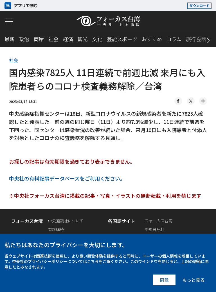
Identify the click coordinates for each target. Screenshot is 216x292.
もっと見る (193, 279)
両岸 (39, 39)
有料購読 (56, 229)
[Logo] (108, 21)
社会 (53, 39)
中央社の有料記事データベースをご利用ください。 (67, 178)
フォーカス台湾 (158, 220)
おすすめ (152, 39)
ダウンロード (199, 5)
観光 (83, 39)
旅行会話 (196, 39)
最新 (9, 39)
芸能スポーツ (122, 39)
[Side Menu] (9, 21)
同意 (164, 279)
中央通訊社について (66, 220)
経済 (68, 39)
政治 (24, 39)
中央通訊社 (155, 229)
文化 (97, 39)
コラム (173, 39)
